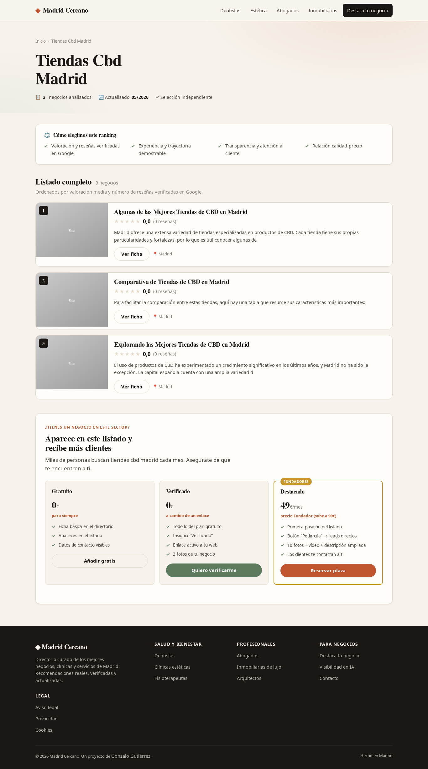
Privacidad (46, 718)
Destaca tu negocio (367, 10)
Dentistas (230, 10)
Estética (258, 10)
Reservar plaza (328, 570)
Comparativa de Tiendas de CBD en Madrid (171, 281)
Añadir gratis (99, 561)
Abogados (288, 10)
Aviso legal (46, 707)
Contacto (329, 678)
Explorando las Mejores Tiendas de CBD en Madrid (181, 344)
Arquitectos (249, 678)
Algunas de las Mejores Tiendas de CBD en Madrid (181, 211)
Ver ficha (131, 254)
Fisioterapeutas (170, 678)
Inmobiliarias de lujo (259, 667)
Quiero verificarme (214, 570)
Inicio (40, 41)
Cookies (43, 730)
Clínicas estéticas (172, 667)
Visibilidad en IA (337, 667)
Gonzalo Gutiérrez (130, 756)
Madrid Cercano (61, 10)
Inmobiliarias (323, 10)
